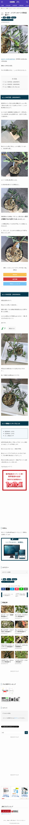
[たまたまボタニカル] (14, 2)
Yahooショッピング (15, 284)
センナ (8, 17)
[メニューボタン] (2, 2)
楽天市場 (15, 279)
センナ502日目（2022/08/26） (12, 84)
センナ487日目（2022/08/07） (12, 82)
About (8, 820)
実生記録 (13, 17)
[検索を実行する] (26, 732)
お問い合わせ (13, 820)
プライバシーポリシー (21, 820)
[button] (3, 589)
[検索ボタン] (27, 2)
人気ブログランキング (6, 813)
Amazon (15, 274)
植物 (4, 17)
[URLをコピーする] (26, 589)
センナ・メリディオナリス (7, 20)
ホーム (5, 820)
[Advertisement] (14, 510)
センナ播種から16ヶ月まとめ (12, 87)
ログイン (16, 718)
